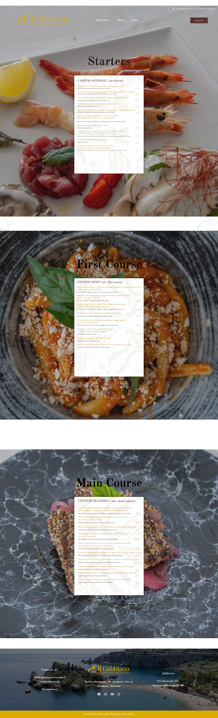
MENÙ (134, 20)
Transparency (49, 689)
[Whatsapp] (119, 694)
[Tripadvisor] (112, 694)
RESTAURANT (103, 20)
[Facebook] (99, 694)
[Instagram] (106, 694)
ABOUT (121, 20)
